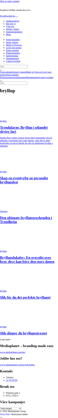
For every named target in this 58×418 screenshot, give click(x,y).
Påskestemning (13, 53)
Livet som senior (14, 47)
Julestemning (12, 55)
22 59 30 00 (11, 380)
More (8, 34)
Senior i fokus (12, 29)
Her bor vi (11, 23)
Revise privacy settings (19, 414)
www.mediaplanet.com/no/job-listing (17, 365)
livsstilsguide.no (8, 16)
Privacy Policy (5, 414)
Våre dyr (10, 26)
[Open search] (1, 70)
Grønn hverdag (13, 61)
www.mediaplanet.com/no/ (12, 352)
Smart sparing (12, 50)
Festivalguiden (13, 39)
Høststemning (12, 58)
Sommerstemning (14, 32)
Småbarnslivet (12, 21)
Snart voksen (12, 42)
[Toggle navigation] (17, 16)
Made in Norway (14, 45)
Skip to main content (9, 1)
